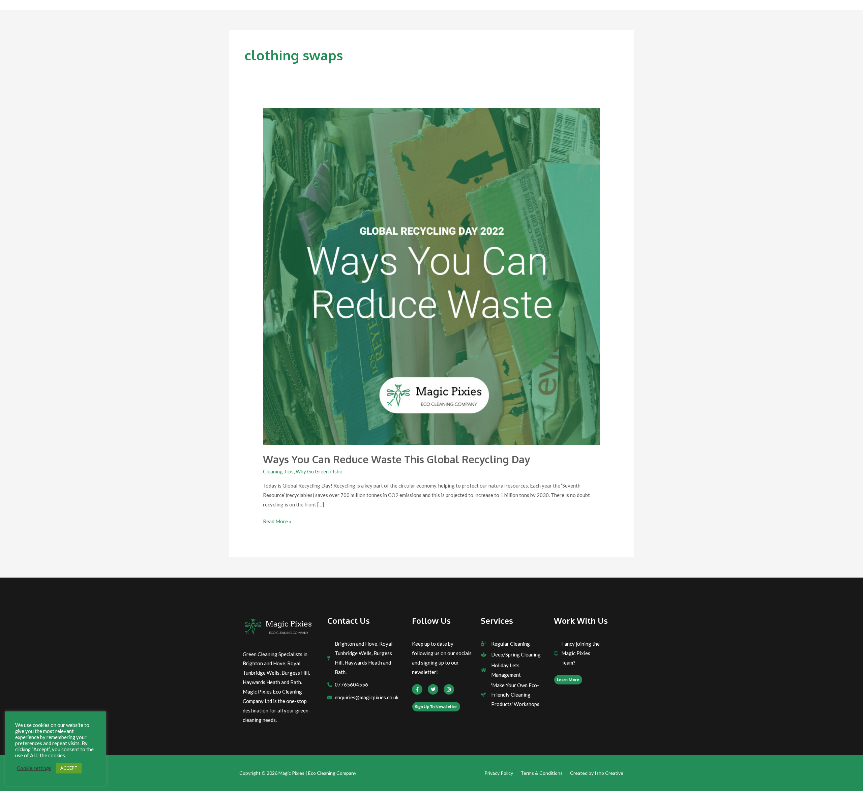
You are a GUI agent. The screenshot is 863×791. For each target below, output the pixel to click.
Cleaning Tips (278, 471)
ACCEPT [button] (69, 768)
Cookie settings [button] (34, 768)
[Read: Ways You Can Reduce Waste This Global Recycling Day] (431, 276)
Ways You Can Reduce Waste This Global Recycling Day (396, 459)
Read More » (277, 520)
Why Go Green (312, 471)
